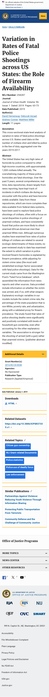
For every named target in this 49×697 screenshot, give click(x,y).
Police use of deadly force (19, 467)
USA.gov (5, 679)
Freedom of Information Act (14, 672)
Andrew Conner (10, 119)
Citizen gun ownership (18, 445)
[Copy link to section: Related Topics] (24, 440)
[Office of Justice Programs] (5, 16)
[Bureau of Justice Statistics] (24, 606)
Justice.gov (7, 685)
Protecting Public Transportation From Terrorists (22, 511)
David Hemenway (11, 116)
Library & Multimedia (16, 27)
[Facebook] (5, 578)
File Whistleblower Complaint (15, 640)
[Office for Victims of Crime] (24, 616)
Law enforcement (15, 474)
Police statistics (14, 460)
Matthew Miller (26, 119)
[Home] (24, 16)
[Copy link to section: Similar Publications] (30, 491)
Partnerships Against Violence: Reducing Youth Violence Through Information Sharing (23, 499)
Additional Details (14, 354)
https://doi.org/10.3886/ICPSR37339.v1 (24, 425)
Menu (43, 16)
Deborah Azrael (29, 116)
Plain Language (8, 646)
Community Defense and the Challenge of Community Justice (22, 521)
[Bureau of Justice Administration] (9, 605)
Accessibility (7, 633)
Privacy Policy (8, 653)
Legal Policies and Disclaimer (15, 659)
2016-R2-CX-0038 (13, 365)
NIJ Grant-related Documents (21, 452)
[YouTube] (23, 578)
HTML (11, 403)
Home (4, 27)
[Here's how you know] (24, 4)
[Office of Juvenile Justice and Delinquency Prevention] (9, 616)
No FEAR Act (7, 666)
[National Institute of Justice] (39, 605)
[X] (14, 578)
